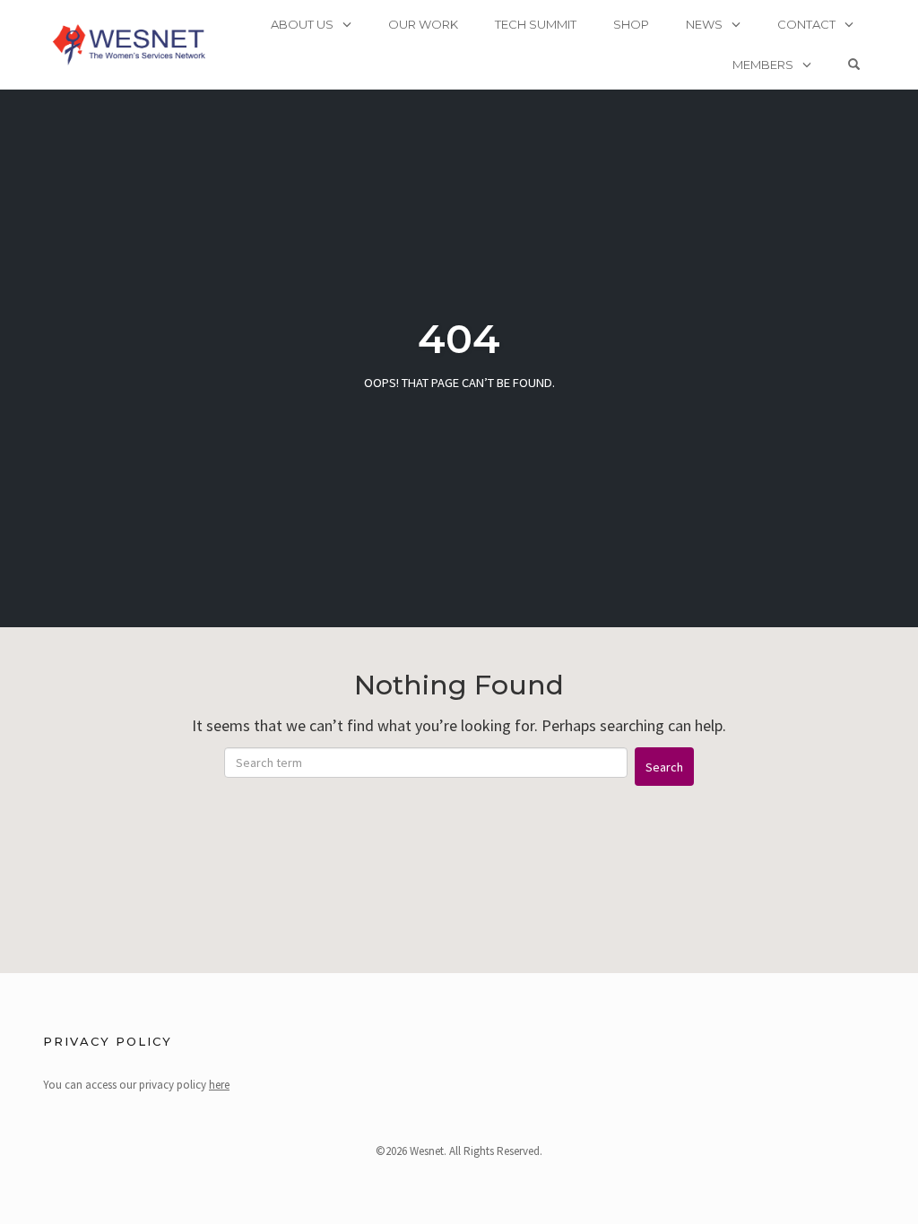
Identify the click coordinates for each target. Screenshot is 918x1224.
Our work (423, 24)
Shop (631, 24)
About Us (302, 24)
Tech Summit (535, 24)
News (704, 24)
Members (762, 64)
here (219, 1084)
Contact (806, 24)
